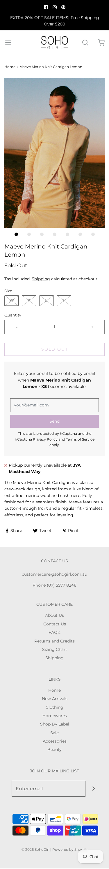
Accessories (55, 741)
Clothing (54, 707)
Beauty (54, 749)
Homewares (54, 715)
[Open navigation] (8, 43)
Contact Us (54, 624)
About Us (54, 615)
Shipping (41, 278)
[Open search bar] (85, 43)
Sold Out (54, 349)
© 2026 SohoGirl (35, 849)
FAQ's (54, 632)
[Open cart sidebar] (101, 43)
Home (9, 67)
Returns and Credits (54, 641)
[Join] (93, 789)
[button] (54, 153)
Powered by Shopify (69, 849)
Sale (54, 732)
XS (11, 300)
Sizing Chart (54, 649)
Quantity (12, 315)
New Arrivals (54, 698)
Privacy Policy (45, 439)
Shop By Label (54, 724)
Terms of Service (80, 439)
